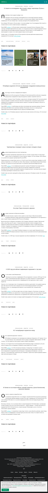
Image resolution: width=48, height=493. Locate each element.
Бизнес (12, 472)
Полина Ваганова (19, 6)
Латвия (8, 419)
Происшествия (25, 206)
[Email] (12, 70)
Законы (16, 472)
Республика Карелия (41, 480)
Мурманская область (17, 480)
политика (23, 41)
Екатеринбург (30, 477)
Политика (26, 6)
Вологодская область (18, 477)
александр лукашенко (10, 41)
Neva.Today (3, 113)
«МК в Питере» (17, 36)
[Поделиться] (9, 70)
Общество (23, 83)
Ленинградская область (7, 480)
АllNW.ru (4, 2)
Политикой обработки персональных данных (22, 485)
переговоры (18, 41)
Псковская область (32, 480)
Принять (5, 489)
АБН (44, 235)
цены (14, 302)
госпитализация (9, 359)
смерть (22, 359)
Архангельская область (8, 477)
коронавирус (16, 359)
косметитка (9, 302)
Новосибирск (24, 480)
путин (29, 41)
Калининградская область (39, 477)
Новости (25, 472)
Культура (21, 472)
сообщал (9, 27)
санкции (12, 419)
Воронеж (25, 477)
